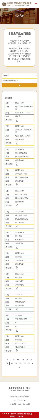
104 (27, 359)
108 (16, 363)
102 (18, 359)
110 (25, 363)
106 (7, 363)
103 (23, 359)
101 (14, 359)
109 (20, 363)
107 (12, 363)
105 (31, 359)
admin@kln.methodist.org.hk (19, 404)
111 (29, 363)
